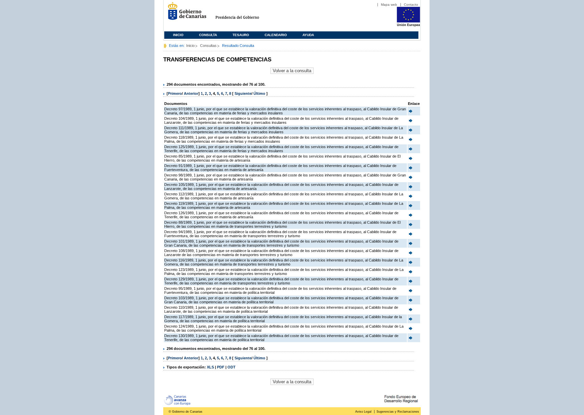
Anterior (191, 93)
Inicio (178, 35)
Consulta (208, 35)
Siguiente (243, 93)
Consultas (208, 46)
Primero (175, 93)
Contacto (411, 4)
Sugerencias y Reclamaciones (397, 411)
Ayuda (308, 35)
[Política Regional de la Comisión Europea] (408, 25)
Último (259, 93)
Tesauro (241, 35)
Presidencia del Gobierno (243, 13)
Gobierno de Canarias (185, 13)
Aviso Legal (363, 411)
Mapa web (389, 4)
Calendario (276, 35)
